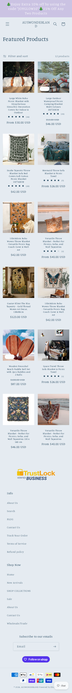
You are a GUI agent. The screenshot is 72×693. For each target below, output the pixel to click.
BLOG (10, 519)
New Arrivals (15, 582)
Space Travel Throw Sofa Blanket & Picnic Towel (53, 369)
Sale (9, 598)
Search (11, 511)
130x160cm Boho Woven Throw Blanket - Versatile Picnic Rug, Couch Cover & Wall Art (18, 244)
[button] (7, 24)
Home (10, 574)
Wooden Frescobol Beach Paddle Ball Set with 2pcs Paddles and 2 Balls (18, 370)
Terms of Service (17, 543)
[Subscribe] (55, 646)
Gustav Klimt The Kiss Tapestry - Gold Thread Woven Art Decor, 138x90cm (18, 307)
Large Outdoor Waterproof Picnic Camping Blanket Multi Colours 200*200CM (53, 104)
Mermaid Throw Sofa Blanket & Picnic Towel (53, 173)
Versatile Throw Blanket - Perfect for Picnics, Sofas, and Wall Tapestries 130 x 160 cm (18, 436)
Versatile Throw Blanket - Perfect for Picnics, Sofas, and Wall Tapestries (53, 242)
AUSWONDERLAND (30, 687)
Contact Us (13, 527)
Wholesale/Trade (17, 623)
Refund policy (15, 551)
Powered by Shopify (48, 687)
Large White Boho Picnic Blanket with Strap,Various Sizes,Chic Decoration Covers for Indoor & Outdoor (18, 105)
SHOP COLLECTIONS (19, 590)
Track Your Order (17, 535)
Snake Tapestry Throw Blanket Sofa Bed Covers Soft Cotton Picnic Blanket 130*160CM (18, 176)
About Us (12, 502)
